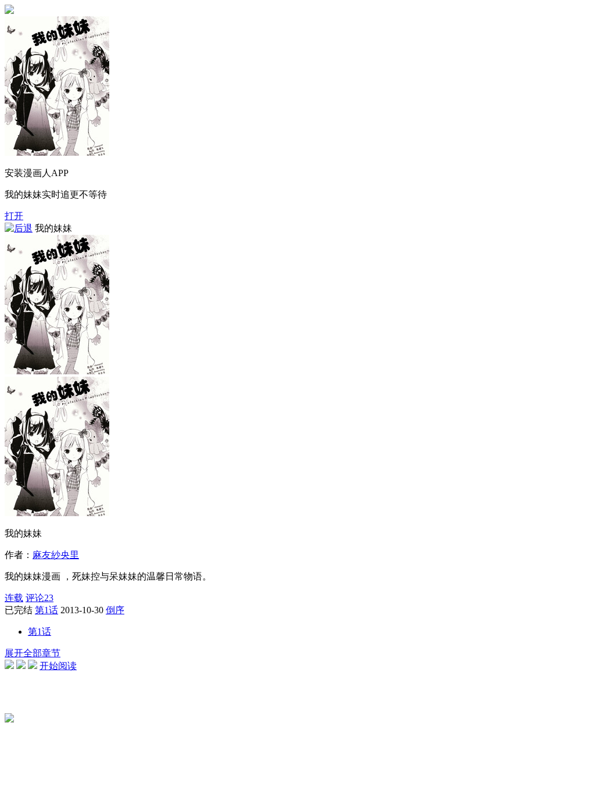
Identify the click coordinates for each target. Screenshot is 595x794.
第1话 (46, 610)
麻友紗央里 (56, 555)
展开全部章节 (32, 653)
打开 (14, 216)
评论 (39, 598)
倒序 (115, 610)
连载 (14, 598)
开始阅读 (58, 666)
